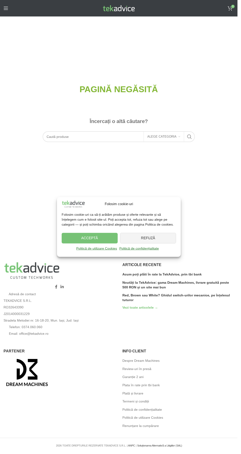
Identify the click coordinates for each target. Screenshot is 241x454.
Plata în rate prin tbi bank (141, 385)
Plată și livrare (132, 393)
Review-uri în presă (136, 369)
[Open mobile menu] (6, 8)
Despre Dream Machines (141, 360)
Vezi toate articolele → (140, 307)
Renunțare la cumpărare (140, 426)
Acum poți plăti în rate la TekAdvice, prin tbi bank (162, 274)
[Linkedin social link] (62, 287)
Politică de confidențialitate (139, 248)
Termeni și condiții (135, 401)
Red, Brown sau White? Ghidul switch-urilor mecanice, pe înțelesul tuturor (176, 297)
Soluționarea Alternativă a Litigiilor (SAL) (159, 445)
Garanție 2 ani (133, 377)
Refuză (148, 238)
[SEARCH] (189, 136)
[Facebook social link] (56, 287)
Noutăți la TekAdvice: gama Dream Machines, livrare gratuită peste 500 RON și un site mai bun (175, 285)
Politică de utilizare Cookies (96, 248)
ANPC (131, 445)
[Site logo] (119, 8)
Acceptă (89, 238)
